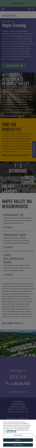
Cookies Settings (18, 435)
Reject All (18, 440)
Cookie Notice (12, 432)
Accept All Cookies (18, 444)
